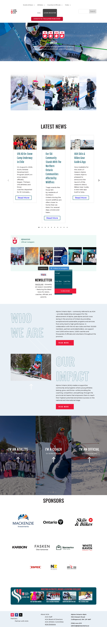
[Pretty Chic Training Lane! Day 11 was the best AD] (17, 256)
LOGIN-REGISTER (50, 13)
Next (99, 180)
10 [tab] (67, 227)
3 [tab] (45, 227)
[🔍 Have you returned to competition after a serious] (60, 256)
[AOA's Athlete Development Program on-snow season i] (46, 256)
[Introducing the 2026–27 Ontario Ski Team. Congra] (89, 256)
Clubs (67, 5)
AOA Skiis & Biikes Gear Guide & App (80, 158)
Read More (23, 197)
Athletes (40, 5)
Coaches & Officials (54, 5)
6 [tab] (54, 227)
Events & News (28, 5)
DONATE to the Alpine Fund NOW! (47, 19)
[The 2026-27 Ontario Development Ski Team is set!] (75, 256)
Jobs (39, 13)
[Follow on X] (20, 614)
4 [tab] (48, 227)
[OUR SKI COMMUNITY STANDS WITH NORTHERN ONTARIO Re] (32, 256)
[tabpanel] (25, 169)
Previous (8, 180)
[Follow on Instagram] (12, 614)
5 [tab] (51, 227)
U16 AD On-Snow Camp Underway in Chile (24, 158)
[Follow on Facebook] (16, 614)
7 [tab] (57, 227)
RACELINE (39, 284)
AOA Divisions (50, 624)
